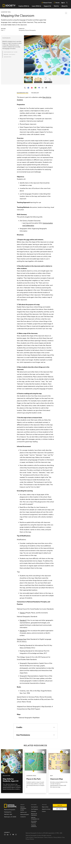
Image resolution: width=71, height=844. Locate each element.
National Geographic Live (35, 818)
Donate (57, 2)
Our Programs (34, 809)
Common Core (21, 639)
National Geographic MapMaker (29, 717)
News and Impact (24, 814)
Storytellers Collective (34, 821)
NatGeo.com (23, 812)
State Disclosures (38, 837)
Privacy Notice (57, 837)
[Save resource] (66, 13)
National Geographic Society (23, 808)
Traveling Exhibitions (34, 825)
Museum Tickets (47, 2)
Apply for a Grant (46, 809)
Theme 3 (22, 613)
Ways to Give (45, 807)
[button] (27, 240)
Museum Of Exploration (34, 814)
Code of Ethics (29, 837)
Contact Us (23, 816)
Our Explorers (34, 807)
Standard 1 (23, 620)
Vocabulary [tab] (35, 92)
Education (33, 811)
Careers (44, 811)
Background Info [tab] (22, 92)
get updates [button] (59, 808)
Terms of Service (48, 837)
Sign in (63, 2)
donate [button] (60, 805)
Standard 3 (23, 630)
